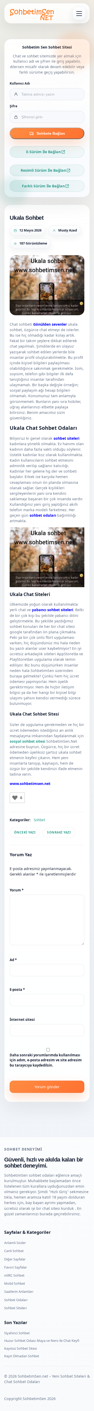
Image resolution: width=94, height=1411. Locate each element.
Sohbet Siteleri (15, 1308)
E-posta (17, 989)
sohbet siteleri (66, 438)
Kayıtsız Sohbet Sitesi (20, 1348)
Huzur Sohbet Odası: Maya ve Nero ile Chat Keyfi (41, 1340)
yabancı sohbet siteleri (52, 609)
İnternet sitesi (22, 1019)
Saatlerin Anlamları (18, 1291)
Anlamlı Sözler (15, 1242)
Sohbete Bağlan (51, 133)
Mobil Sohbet (14, 1283)
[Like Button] (15, 798)
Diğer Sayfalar (15, 1259)
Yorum (17, 890)
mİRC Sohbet (14, 1275)
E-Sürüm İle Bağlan (43, 151)
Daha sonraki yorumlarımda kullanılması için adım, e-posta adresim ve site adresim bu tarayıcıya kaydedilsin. (46, 1060)
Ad (13, 959)
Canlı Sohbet (14, 1250)
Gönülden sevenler (50, 324)
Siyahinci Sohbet (17, 1333)
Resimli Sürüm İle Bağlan (43, 170)
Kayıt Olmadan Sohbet (21, 1356)
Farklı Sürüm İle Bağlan (43, 185)
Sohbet (39, 820)
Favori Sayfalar (15, 1267)
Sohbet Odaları (15, 1299)
